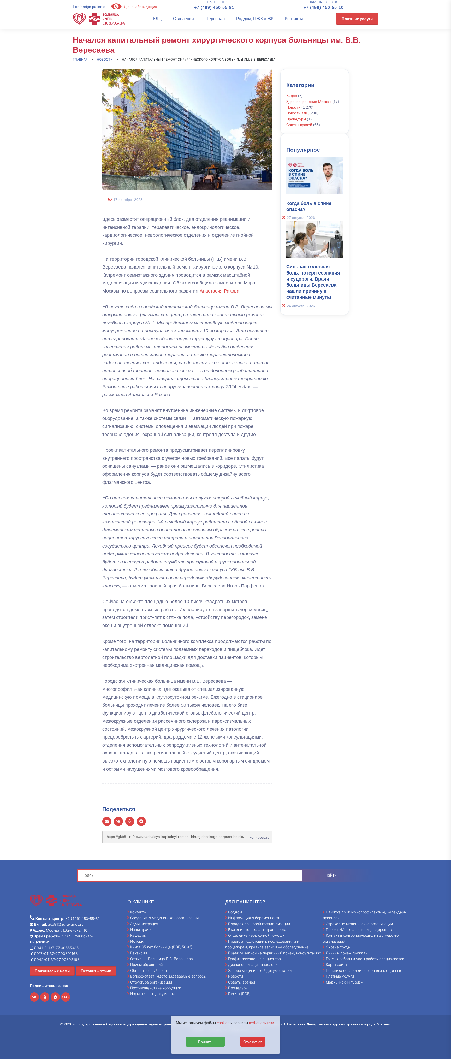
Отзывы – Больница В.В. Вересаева (161, 958)
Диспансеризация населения (254, 964)
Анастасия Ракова (219, 291)
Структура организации (151, 982)
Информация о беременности (254, 917)
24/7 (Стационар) (63, 936)
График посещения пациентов (254, 958)
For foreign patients (89, 6)
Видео (291, 95)
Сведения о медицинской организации (164, 917)
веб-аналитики (261, 1023)
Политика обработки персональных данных (364, 970)
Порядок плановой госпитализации (259, 923)
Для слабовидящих (140, 6)
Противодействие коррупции (155, 988)
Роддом (235, 912)
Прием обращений (146, 964)
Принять (205, 1042)
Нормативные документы (152, 993)
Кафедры (138, 935)
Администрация (144, 923)
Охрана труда (338, 947)
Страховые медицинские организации (359, 923)
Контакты (294, 18)
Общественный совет (149, 970)
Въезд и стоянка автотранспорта (257, 929)
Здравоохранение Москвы (308, 101)
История (137, 941)
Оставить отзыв (96, 971)
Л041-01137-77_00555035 (56, 947)
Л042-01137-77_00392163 (56, 959)
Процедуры (296, 119)
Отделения (183, 18)
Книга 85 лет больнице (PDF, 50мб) (161, 947)
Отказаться (252, 1042)
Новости (293, 107)
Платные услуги (357, 18)
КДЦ (157, 18)
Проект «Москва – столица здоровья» (359, 929)
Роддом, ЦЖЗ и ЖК (255, 18)
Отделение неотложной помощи (256, 935)
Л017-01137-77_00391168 (55, 953)
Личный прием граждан (346, 953)
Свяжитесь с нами (52, 971)
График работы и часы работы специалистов (365, 958)
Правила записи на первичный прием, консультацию (274, 953)
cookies (223, 1023)
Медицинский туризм (344, 982)
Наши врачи (140, 929)
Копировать (258, 835)
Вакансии (138, 953)
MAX (66, 997)
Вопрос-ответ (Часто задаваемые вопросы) (169, 976)
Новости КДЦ (297, 113)
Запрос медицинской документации (260, 970)
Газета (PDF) (239, 993)
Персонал (215, 18)
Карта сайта (336, 964)
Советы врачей (299, 125)
